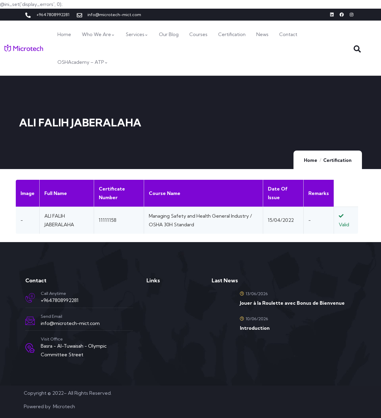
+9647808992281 (60, 300)
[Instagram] (351, 14)
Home (310, 160)
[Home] (23, 48)
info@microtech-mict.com (70, 323)
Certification (337, 160)
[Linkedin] (332, 14)
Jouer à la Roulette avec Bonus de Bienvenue (292, 303)
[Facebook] (342, 14)
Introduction (255, 328)
